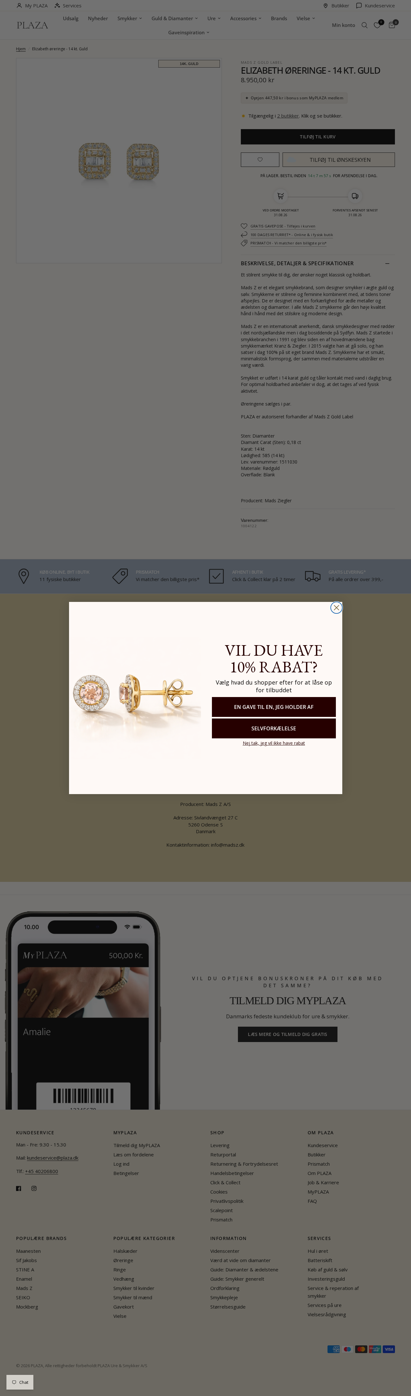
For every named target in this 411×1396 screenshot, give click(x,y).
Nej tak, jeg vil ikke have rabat (274, 743)
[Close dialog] (336, 607)
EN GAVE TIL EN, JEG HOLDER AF (274, 706)
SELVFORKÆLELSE (273, 728)
